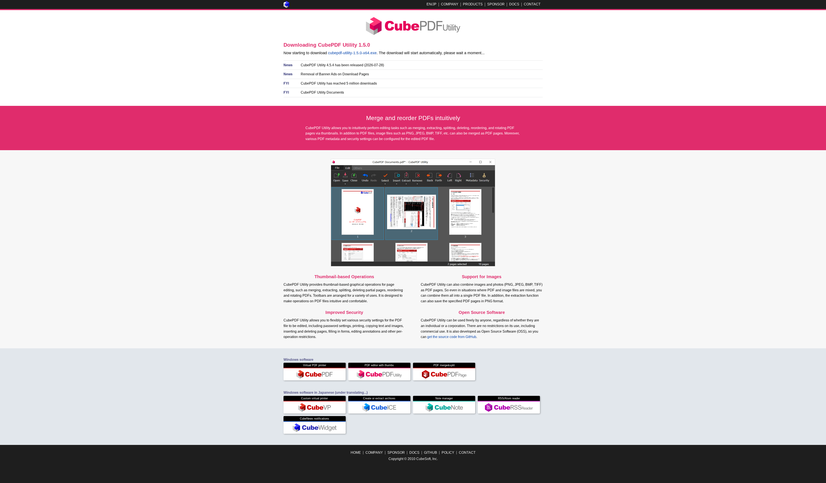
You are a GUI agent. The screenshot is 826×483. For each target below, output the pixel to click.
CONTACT (532, 4)
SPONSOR (496, 4)
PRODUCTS (473, 4)
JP (434, 4)
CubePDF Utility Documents (322, 92)
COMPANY (449, 4)
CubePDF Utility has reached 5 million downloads (339, 83)
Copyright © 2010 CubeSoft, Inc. (413, 459)
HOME (356, 452)
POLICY (448, 452)
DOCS (514, 4)
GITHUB (430, 452)
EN (429, 4)
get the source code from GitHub (451, 337)
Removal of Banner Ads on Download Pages (335, 74)
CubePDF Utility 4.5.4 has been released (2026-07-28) (342, 65)
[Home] (287, 7)
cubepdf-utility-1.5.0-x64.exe (352, 53)
